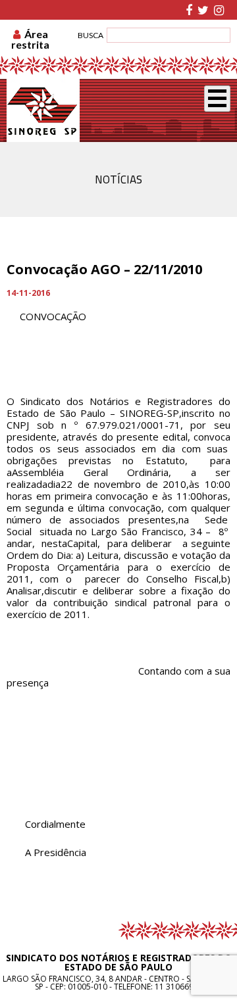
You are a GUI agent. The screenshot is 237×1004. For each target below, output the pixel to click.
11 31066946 (179, 986)
